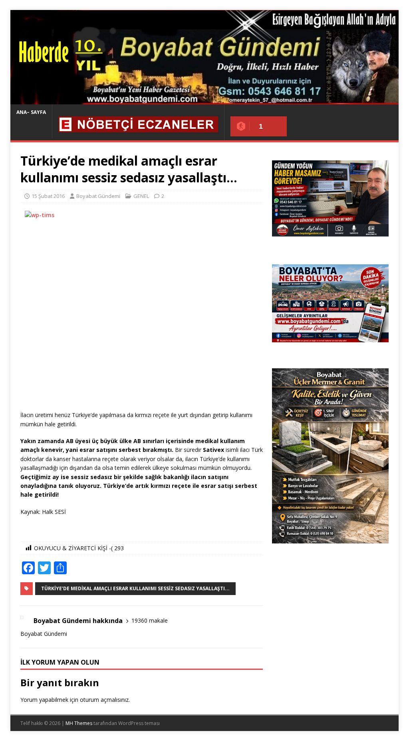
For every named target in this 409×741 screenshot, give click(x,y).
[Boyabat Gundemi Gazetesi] (204, 100)
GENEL (141, 196)
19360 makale (149, 620)
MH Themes (79, 723)
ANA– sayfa (31, 112)
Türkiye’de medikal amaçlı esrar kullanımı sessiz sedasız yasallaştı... (135, 588)
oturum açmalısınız (104, 699)
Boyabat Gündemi (98, 196)
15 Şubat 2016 (48, 196)
